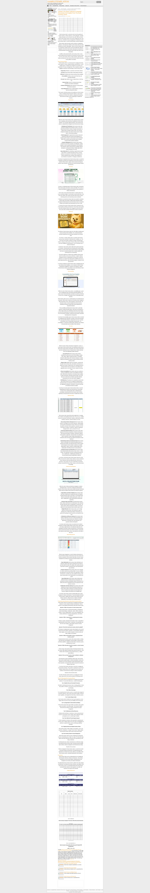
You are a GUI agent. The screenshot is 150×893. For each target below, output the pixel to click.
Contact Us (67, 5)
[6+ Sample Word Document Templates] (87, 79)
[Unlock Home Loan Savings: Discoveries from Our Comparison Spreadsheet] (61, 864)
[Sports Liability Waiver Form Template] (87, 54)
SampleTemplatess (58, 1)
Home (51, 5)
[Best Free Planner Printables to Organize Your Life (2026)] (50, 40)
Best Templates (86, 889)
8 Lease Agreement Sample (95, 62)
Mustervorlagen (81, 890)
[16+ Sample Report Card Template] (88, 49)
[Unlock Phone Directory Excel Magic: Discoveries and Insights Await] (61, 868)
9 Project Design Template (95, 67)
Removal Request (83, 5)
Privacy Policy (61, 5)
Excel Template (98, 889)
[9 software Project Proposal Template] (88, 95)
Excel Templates (63, 8)
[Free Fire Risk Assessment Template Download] (88, 60)
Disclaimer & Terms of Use (74, 5)
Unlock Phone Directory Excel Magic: (70, 867)
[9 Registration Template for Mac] (88, 74)
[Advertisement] (93, 25)
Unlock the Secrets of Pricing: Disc (70, 876)
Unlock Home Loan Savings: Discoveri (70, 863)
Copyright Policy (55, 5)
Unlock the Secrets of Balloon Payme (70, 872)
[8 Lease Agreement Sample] (87, 65)
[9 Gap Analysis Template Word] (88, 90)
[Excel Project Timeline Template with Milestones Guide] (50, 30)
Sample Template (92, 889)
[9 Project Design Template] (88, 70)
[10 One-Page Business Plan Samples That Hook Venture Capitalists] (50, 12)
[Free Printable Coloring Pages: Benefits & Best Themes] (50, 21)
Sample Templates (80, 889)
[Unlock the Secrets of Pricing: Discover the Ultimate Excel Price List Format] (61, 877)
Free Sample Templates (74, 890)
